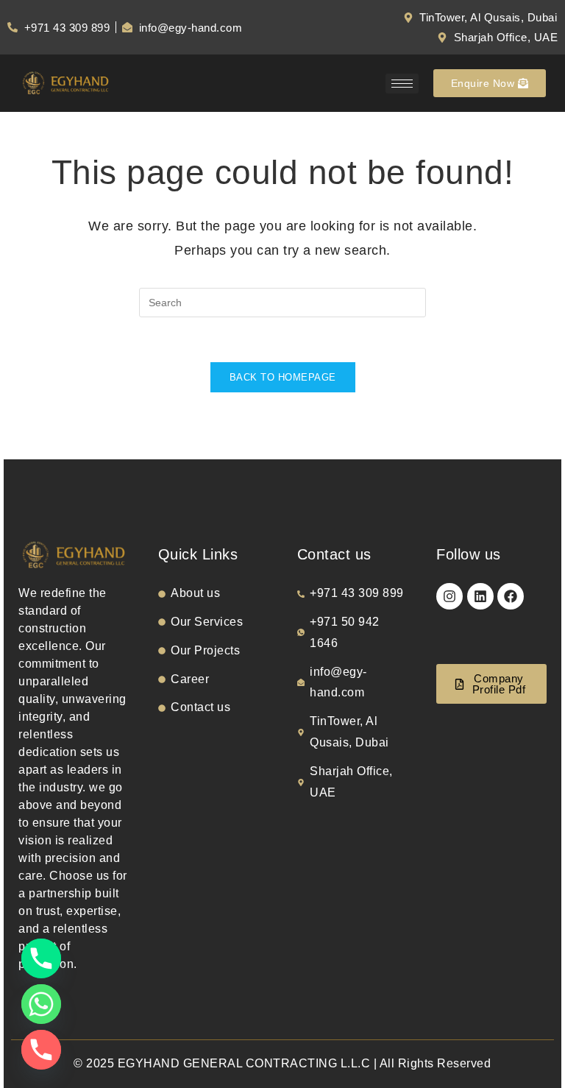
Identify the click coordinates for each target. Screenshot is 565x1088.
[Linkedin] (480, 596)
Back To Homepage (283, 377)
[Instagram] (449, 596)
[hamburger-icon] (402, 83)
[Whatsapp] (41, 1004)
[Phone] (41, 958)
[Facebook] (510, 596)
